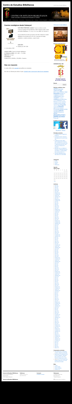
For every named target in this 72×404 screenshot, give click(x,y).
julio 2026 (56, 185)
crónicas (56, 99)
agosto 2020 (57, 248)
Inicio (5, 20)
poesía (55, 113)
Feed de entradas (57, 366)
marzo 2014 (57, 327)
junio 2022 (56, 227)
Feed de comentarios (58, 368)
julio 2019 (56, 264)
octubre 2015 (57, 316)
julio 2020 (56, 250)
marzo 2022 (57, 231)
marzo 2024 (57, 205)
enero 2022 (56, 233)
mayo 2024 (56, 203)
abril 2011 (56, 345)
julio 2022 (56, 225)
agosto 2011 (57, 341)
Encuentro (56, 162)
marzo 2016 (57, 310)
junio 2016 (56, 308)
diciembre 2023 (57, 209)
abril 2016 (56, 309)
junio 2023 (56, 213)
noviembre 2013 (57, 329)
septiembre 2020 (57, 247)
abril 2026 (56, 187)
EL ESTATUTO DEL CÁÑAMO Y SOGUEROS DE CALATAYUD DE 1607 (61, 138)
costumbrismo (61, 97)
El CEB (9, 20)
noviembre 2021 (57, 234)
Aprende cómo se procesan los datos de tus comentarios (36, 71)
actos (56, 88)
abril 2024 (56, 204)
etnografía (59, 103)
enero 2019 (56, 270)
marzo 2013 (57, 333)
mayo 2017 (56, 295)
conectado (16, 68)
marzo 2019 (57, 267)
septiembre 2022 (57, 223)
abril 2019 (56, 266)
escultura (56, 103)
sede (57, 118)
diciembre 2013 (57, 328)
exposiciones (57, 105)
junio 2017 (56, 294)
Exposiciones (64, 20)
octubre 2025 (57, 195)
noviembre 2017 (57, 288)
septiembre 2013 (57, 331)
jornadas (62, 109)
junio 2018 (56, 279)
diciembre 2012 (57, 335)
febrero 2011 (57, 347)
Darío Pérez (64, 99)
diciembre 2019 (57, 257)
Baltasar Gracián (57, 92)
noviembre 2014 (57, 326)
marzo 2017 (57, 298)
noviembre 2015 (57, 314)
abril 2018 (56, 281)
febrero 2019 (57, 269)
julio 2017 (56, 293)
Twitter (63, 130)
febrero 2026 (57, 190)
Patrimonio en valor (30, 20)
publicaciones (59, 116)
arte (61, 90)
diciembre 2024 (57, 199)
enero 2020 (56, 256)
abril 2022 (56, 229)
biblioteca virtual (63, 92)
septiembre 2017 (57, 290)
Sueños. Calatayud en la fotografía (61, 352)
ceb (64, 93)
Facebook (58, 130)
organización (57, 112)
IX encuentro (57, 109)
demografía (55, 100)
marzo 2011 (57, 346)
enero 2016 (56, 313)
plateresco (62, 112)
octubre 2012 (57, 337)
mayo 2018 (56, 280)
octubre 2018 (57, 274)
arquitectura (56, 90)
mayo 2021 (56, 238)
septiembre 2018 (57, 275)
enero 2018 (56, 285)
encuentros (64, 102)
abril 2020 (56, 253)
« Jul (54, 181)
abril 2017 (56, 297)
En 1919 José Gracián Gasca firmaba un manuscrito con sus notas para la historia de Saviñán (61, 360)
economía (63, 100)
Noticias (56, 163)
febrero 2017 (57, 299)
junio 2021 (56, 237)
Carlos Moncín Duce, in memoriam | (61, 351)
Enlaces (36, 20)
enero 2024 (56, 208)
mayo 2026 (56, 186)
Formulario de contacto (40, 374)
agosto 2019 (57, 262)
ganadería (55, 106)
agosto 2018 (57, 276)
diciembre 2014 (57, 324)
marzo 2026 (57, 189)
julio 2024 (56, 201)
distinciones (59, 100)
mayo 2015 (56, 318)
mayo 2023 (56, 214)
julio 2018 (56, 277)
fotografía (63, 105)
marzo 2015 (57, 321)
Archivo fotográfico (43, 20)
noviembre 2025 (57, 194)
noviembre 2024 (57, 200)
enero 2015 (56, 323)
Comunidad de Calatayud (59, 95)
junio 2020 (56, 251)
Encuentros (22, 20)
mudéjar (66, 109)
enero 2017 (56, 300)
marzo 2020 (57, 255)
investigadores (61, 107)
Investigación (51, 20)
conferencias (57, 96)
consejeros (56, 97)
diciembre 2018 (57, 271)
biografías (57, 93)
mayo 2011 (56, 343)
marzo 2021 (57, 241)
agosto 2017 (57, 291)
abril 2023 (56, 215)
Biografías (58, 20)
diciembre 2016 (57, 302)
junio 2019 (56, 265)
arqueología (60, 89)
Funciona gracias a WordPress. (60, 379)
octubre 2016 (57, 304)
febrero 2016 (57, 312)
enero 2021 (56, 243)
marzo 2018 (57, 283)
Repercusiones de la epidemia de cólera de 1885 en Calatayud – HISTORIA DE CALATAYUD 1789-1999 (61, 355)
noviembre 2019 (57, 258)
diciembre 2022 (57, 220)
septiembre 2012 (57, 338)
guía (57, 106)
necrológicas (56, 110)
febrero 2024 (57, 206)
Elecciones (56, 102)
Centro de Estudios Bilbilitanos (18, 4)
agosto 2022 (57, 224)
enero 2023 (56, 219)
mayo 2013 (56, 332)
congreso (62, 96)
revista (55, 118)
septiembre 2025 (57, 196)
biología (62, 93)
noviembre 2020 (57, 244)
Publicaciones (15, 20)
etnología (63, 103)
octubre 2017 (57, 289)
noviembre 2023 (57, 210)
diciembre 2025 (57, 192)
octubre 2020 (57, 246)
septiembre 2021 (57, 236)
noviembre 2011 (57, 340)
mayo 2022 (56, 228)
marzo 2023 (57, 217)
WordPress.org (57, 369)
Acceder (56, 365)
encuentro (60, 102)
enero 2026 (56, 191)
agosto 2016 (57, 307)
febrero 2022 (57, 232)
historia (61, 106)
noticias (61, 110)
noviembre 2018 (57, 272)
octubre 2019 (57, 260)
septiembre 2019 (57, 261)
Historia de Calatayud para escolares (61, 357)
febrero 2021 (57, 242)
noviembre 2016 (57, 303)
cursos (60, 99)
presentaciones (59, 114)
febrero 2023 (57, 218)
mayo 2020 (56, 252)
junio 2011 (56, 342)
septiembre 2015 (57, 317)
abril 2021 (56, 239)
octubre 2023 (57, 212)
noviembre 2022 (57, 222)
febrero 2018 (57, 284)
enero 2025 (56, 198)
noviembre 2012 (57, 336)
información (56, 107)
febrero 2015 (57, 322)
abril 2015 (56, 319)
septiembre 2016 (57, 305)
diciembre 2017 (57, 286)
